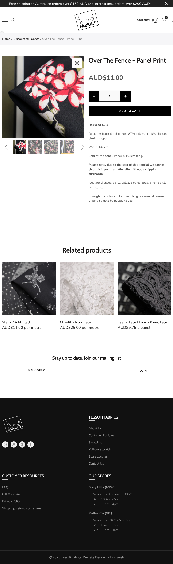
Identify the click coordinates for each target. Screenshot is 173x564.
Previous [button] (6, 147)
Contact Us (96, 463)
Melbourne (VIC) (100, 513)
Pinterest (22, 444)
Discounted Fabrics (26, 39)
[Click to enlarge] (77, 63)
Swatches (95, 442)
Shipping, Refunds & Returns (21, 508)
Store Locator (98, 456)
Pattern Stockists (100, 449)
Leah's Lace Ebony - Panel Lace (142, 322)
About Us (95, 428)
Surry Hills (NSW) (102, 487)
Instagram (5, 444)
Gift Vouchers (11, 494)
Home (6, 39)
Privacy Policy (11, 501)
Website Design (94, 557)
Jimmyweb (117, 557)
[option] (43, 97)
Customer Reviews (101, 435)
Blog (14, 444)
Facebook (30, 444)
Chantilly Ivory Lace (75, 322)
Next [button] (82, 147)
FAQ (5, 487)
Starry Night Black (16, 322)
